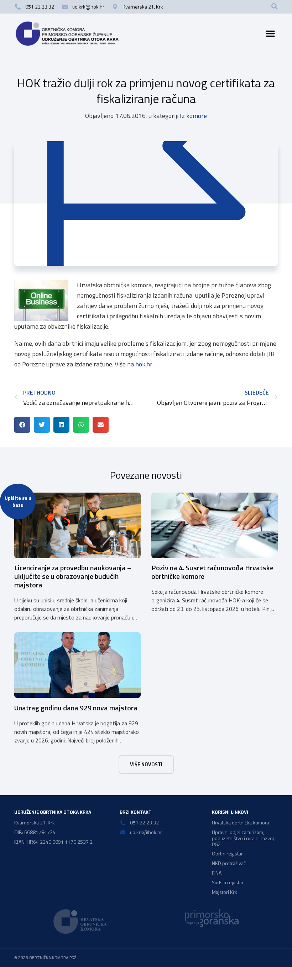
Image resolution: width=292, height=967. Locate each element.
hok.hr (143, 364)
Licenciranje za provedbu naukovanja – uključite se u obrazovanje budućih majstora (72, 576)
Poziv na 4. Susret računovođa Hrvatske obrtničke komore (212, 572)
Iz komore (193, 115)
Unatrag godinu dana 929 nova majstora (75, 707)
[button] (274, 6)
